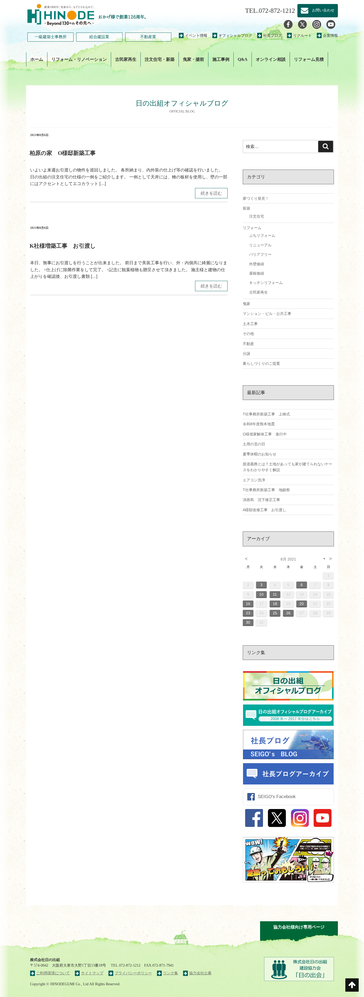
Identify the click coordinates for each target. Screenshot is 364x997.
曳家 (246, 304)
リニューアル (260, 245)
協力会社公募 (200, 973)
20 (302, 604)
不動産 (248, 344)
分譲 (246, 353)
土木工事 (250, 324)
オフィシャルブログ (235, 36)
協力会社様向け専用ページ (299, 927)
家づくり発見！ (256, 198)
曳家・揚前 (193, 59)
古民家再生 (125, 59)
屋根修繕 (256, 273)
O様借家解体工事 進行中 (265, 434)
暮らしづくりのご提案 (261, 363)
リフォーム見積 (309, 59)
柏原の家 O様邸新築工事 (63, 153)
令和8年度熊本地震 (259, 424)
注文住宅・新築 (160, 59)
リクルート (302, 36)
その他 (248, 333)
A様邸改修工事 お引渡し (264, 510)
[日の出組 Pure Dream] (60, 14)
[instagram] (317, 24)
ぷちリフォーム (262, 235)
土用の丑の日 (254, 444)
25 (275, 613)
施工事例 (220, 59)
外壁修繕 (256, 264)
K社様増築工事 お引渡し (63, 246)
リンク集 (170, 973)
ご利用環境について (53, 973)
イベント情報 (196, 36)
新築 (246, 208)
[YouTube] (331, 24)
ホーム (36, 59)
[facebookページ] (288, 24)
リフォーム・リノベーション (79, 59)
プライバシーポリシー (133, 973)
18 (275, 604)
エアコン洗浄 (254, 480)
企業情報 (330, 36)
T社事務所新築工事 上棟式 (266, 414)
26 (288, 613)
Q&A (243, 59)
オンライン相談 (271, 59)
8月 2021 (288, 559)
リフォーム (252, 228)
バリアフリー (260, 254)
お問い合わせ (321, 10)
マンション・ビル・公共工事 (267, 313)
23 (248, 613)
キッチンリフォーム (266, 283)
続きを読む (211, 193)
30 (248, 622)
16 (248, 604)
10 (261, 594)
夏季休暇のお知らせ (259, 454)
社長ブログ (272, 36)
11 (275, 594)
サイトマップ (92, 973)
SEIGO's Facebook (277, 796)
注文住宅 (256, 216)
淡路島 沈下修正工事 (261, 500)
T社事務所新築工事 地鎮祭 (266, 490)
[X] (302, 24)
